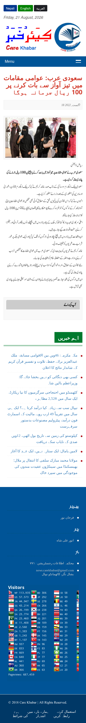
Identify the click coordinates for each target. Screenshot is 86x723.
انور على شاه (65, 540)
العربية (40, 8)
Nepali (10, 8)
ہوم (17, 711)
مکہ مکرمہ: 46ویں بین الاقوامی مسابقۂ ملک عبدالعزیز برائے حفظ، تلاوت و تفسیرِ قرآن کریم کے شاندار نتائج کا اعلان (42, 361)
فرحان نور (67, 517)
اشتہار (41, 716)
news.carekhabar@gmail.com (55, 570)
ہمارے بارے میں (38, 711)
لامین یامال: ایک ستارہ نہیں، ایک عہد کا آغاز (44, 451)
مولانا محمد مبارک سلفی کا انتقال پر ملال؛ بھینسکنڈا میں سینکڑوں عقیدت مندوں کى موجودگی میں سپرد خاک (45, 466)
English (25, 8)
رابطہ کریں (62, 716)
